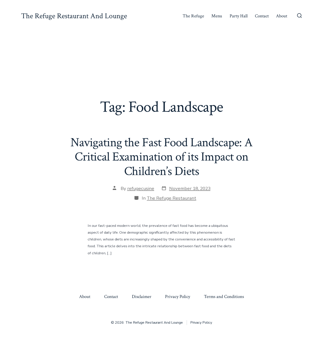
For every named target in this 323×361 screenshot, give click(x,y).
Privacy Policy (177, 297)
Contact (262, 16)
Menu (216, 16)
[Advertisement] (161, 65)
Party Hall (239, 16)
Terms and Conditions (224, 297)
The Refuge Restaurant (171, 198)
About (281, 16)
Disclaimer (141, 297)
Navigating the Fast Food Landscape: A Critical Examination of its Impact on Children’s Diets (161, 156)
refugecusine (140, 188)
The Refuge (193, 16)
